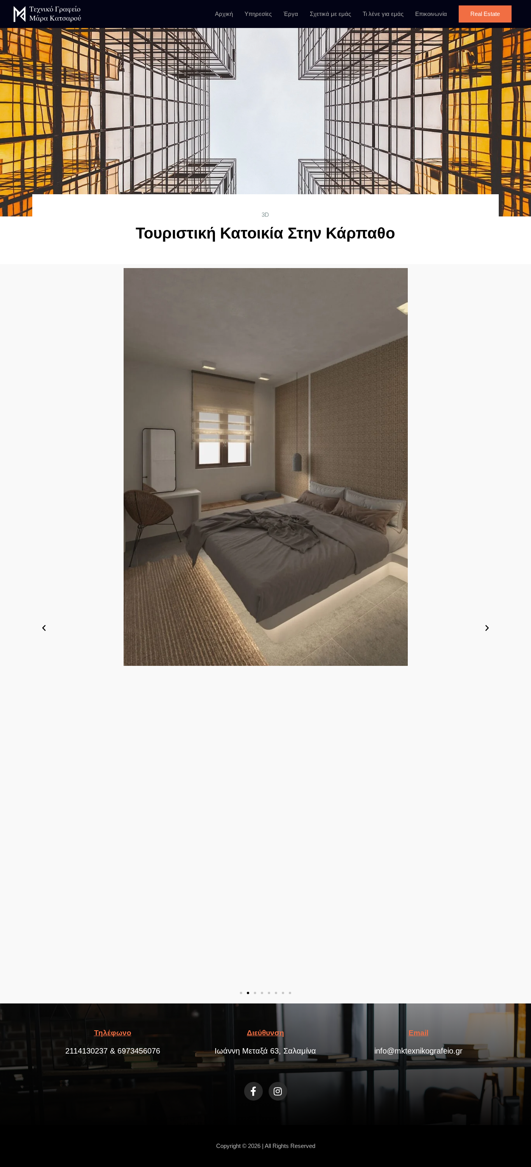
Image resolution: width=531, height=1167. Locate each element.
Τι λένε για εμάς (383, 13)
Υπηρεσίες (258, 13)
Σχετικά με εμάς (330, 13)
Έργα (290, 13)
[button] (485, 14)
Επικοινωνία (431, 13)
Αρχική (224, 13)
